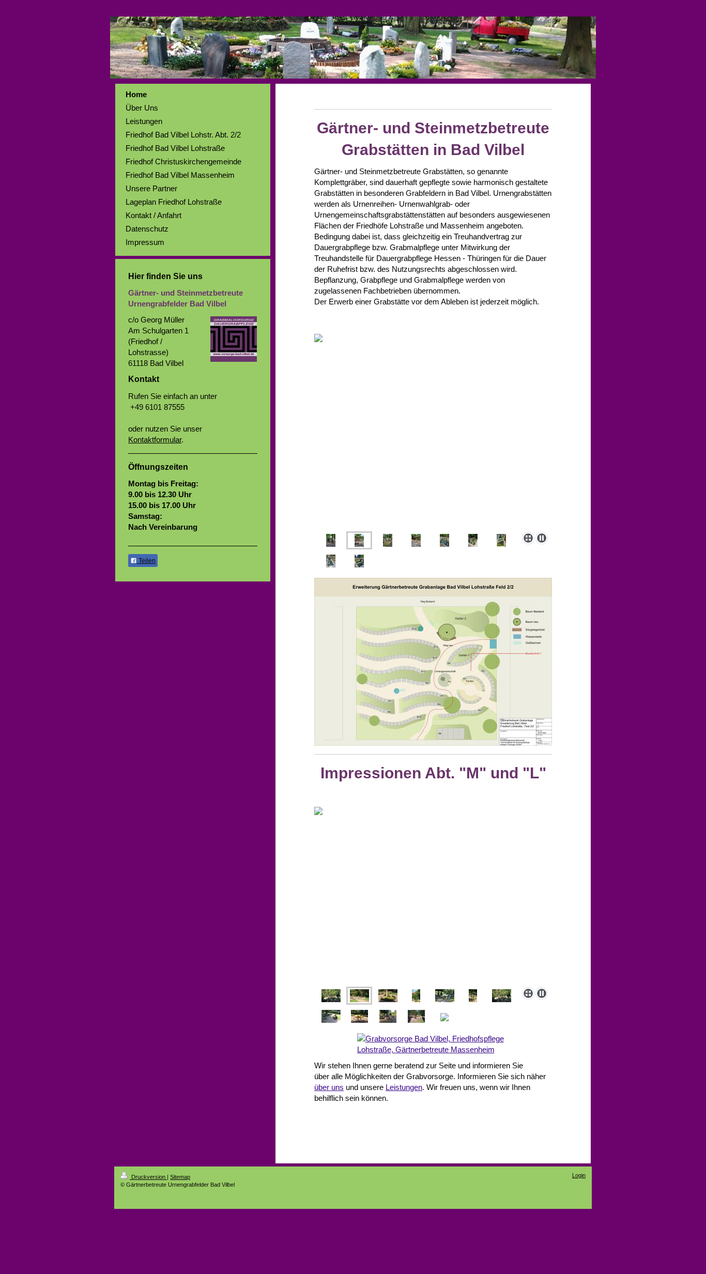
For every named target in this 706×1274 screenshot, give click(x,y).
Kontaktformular (154, 439)
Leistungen (404, 1087)
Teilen (146, 560)
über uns (329, 1087)
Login (579, 1175)
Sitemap (180, 1177)
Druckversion (148, 1177)
